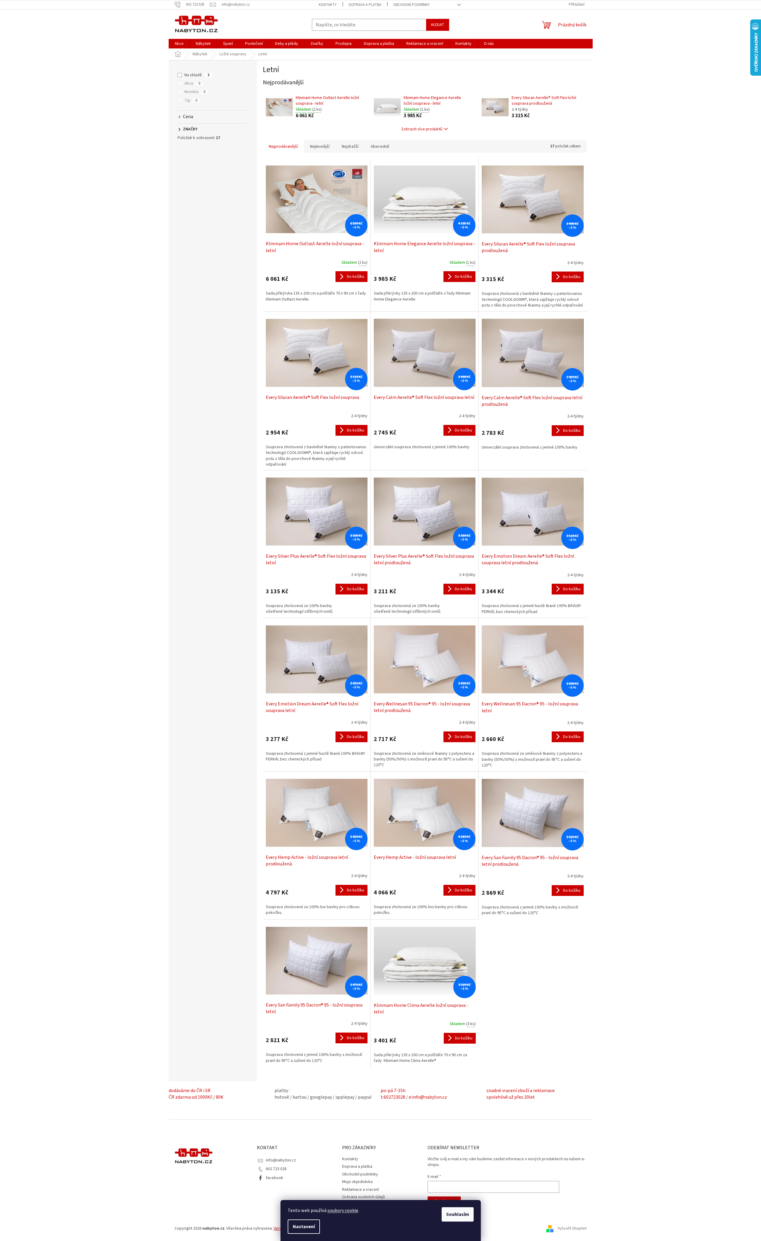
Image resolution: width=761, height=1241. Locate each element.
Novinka (194, 92)
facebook (274, 1178)
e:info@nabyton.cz (428, 1097)
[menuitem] (179, 43)
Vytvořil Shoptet (572, 1229)
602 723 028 (276, 1169)
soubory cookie (342, 1210)
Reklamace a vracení (360, 1190)
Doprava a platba (365, 4)
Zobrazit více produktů (421, 129)
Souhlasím (457, 1214)
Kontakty (328, 4)
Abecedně (380, 147)
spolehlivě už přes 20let (511, 1097)
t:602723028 (393, 1097)
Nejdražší (350, 147)
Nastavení (304, 1226)
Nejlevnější (320, 147)
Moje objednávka (357, 1182)
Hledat (437, 25)
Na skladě (197, 75)
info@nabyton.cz (281, 1160)
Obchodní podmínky (411, 4)
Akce (192, 83)
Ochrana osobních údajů (363, 1197)
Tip (190, 100)
